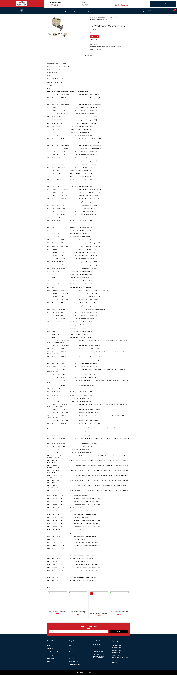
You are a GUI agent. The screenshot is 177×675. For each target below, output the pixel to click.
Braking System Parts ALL (101, 17)
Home (47, 11)
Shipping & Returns (74, 664)
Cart (70, 648)
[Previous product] (90, 22)
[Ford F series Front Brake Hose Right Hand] (119, 600)
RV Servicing (86, 11)
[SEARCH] (174, 10)
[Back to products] (92, 22)
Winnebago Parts (52, 655)
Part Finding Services (73, 11)
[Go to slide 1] (87, 619)
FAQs (65, 11)
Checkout (71, 652)
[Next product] (94, 22)
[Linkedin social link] (99, 49)
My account (72, 655)
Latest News (50, 658)
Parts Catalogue (73, 661)
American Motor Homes (54, 652)
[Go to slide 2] (89, 619)
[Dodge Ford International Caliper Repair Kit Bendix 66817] (78, 600)
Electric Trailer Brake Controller (98, 613)
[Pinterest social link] (97, 49)
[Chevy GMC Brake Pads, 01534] (57, 600)
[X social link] (95, 49)
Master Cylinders (114, 17)
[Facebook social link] (21, 10)
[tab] (88, 55)
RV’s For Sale (72, 658)
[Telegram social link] (101, 49)
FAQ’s (49, 661)
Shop (52, 11)
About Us (59, 11)
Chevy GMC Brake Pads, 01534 (57, 611)
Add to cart (94, 36)
